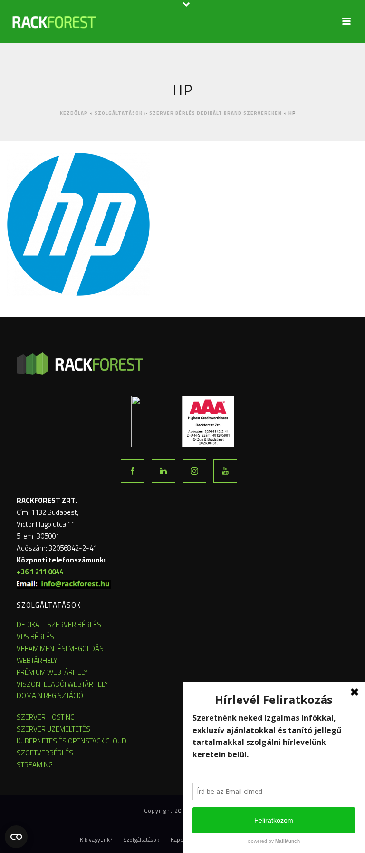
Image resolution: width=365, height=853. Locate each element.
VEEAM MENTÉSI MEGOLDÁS (60, 648)
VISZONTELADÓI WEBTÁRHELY (62, 684)
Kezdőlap (74, 113)
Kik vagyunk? (96, 839)
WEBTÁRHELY (37, 660)
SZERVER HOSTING (46, 717)
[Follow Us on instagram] (194, 471)
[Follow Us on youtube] (225, 471)
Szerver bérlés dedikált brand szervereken (215, 113)
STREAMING (35, 764)
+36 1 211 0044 (40, 571)
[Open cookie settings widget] (16, 836)
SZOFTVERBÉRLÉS (45, 752)
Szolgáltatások (119, 113)
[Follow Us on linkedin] (163, 471)
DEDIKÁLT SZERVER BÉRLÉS (59, 624)
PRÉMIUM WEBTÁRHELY (52, 672)
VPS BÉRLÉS (35, 636)
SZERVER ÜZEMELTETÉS (53, 728)
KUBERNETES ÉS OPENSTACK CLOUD (71, 740)
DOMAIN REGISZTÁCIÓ (50, 695)
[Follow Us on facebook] (132, 471)
